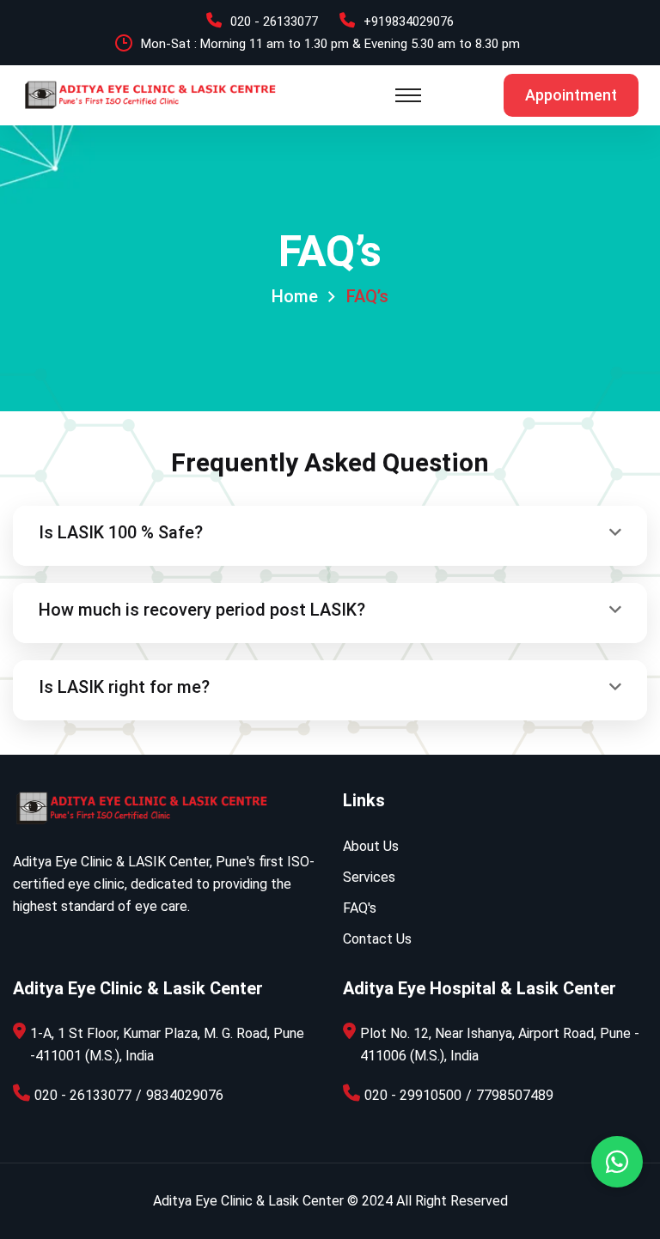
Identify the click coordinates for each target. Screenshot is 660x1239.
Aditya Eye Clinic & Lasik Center (248, 1201)
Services (369, 877)
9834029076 (184, 1095)
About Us (371, 846)
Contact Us (377, 939)
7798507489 (514, 1095)
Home (295, 296)
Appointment (571, 95)
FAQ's (359, 908)
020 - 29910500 (412, 1095)
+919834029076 (409, 21)
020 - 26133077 (274, 21)
